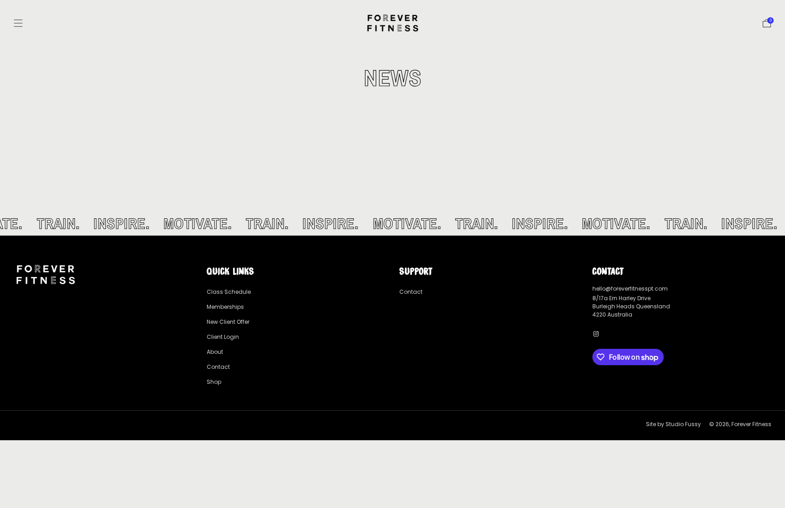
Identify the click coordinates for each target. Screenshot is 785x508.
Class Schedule (229, 292)
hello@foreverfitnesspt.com (630, 288)
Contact (218, 367)
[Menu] (18, 23)
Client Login (223, 337)
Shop (214, 382)
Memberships (225, 307)
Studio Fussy (683, 424)
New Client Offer (228, 322)
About (215, 352)
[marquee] (392, 223)
